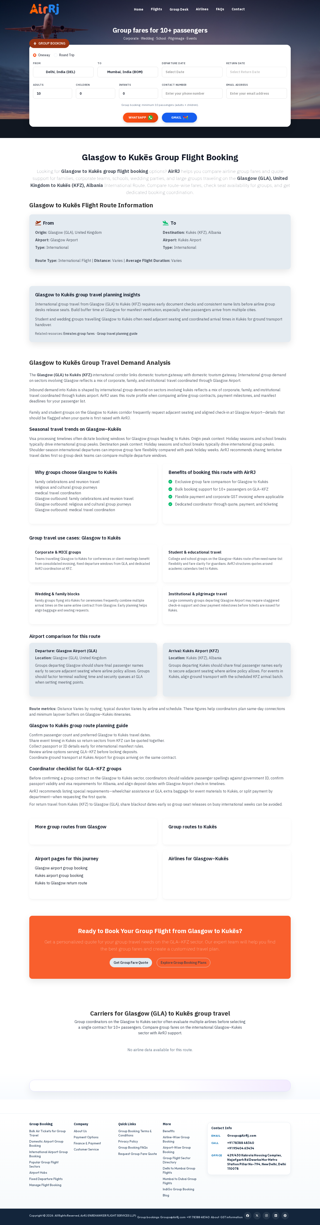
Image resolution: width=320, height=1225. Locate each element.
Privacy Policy (128, 1141)
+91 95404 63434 (240, 1148)
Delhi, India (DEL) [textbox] (60, 72)
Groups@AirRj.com (241, 1135)
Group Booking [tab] (51, 43)
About (215, 1217)
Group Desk (179, 9)
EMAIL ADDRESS (237, 84)
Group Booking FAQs (133, 1147)
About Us (80, 1131)
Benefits (169, 1131)
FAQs (220, 9)
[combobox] (63, 72)
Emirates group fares (79, 333)
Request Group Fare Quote (137, 1154)
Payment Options (86, 1137)
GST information (231, 1217)
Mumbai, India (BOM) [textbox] (125, 72)
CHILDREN (83, 84)
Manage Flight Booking (45, 1185)
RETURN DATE (235, 63)
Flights (156, 9)
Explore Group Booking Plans (183, 962)
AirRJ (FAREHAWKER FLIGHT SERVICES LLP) (108, 1215)
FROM (37, 63)
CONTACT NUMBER (174, 84)
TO (99, 63)
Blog (166, 1195)
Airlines (202, 9)
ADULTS (38, 84)
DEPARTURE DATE (173, 63)
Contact (238, 9)
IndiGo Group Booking (178, 1189)
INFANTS (125, 84)
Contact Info (221, 1128)
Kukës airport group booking (59, 875)
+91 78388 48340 (240, 1143)
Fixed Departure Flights (46, 1179)
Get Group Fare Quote (131, 962)
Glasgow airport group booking (61, 868)
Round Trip (66, 55)
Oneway (44, 55)
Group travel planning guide (117, 333)
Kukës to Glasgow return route (61, 883)
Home (138, 9)
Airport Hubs (38, 1172)
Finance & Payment (87, 1143)
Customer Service (86, 1149)
